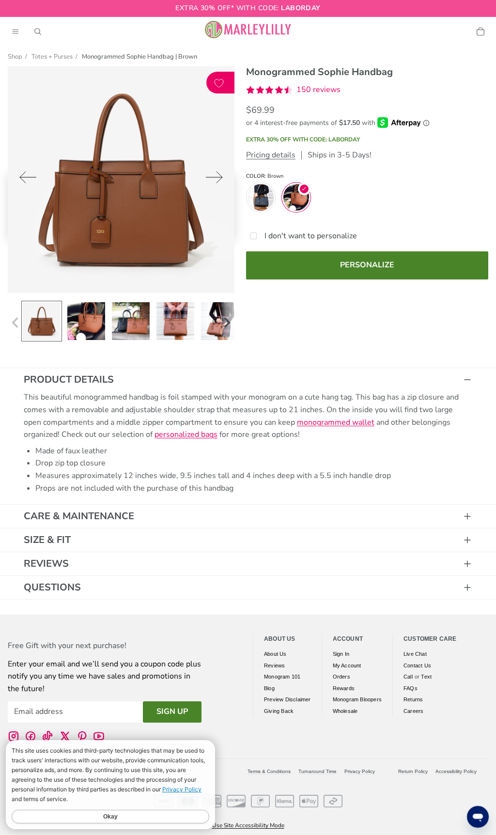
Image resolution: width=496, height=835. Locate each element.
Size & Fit (47, 539)
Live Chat (415, 654)
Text (426, 677)
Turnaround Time (317, 771)
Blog (269, 688)
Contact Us (417, 665)
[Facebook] (30, 736)
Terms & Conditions (269, 771)
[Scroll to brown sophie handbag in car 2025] (86, 321)
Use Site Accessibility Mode (248, 825)
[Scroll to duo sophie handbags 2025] (130, 321)
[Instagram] (13, 736)
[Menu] (15, 31)
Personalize (367, 265)
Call (408, 677)
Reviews (46, 563)
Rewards (344, 688)
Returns (413, 700)
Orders (341, 677)
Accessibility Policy (456, 771)
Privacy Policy (359, 771)
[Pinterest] (82, 736)
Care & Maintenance (79, 516)
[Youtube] (99, 736)
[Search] (37, 31)
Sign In (341, 654)
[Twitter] (65, 736)
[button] (293, 90)
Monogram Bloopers (357, 700)
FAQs (410, 688)
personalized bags (186, 434)
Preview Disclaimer (287, 700)
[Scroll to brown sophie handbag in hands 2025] (175, 321)
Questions (52, 587)
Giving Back (279, 711)
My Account (347, 665)
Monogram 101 (282, 677)
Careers (413, 711)
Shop (15, 56)
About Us (275, 654)
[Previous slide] (25, 179)
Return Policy (413, 771)
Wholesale (345, 711)
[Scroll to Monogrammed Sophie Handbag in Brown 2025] (41, 321)
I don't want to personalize (310, 236)
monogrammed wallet (335, 422)
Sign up (172, 712)
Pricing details (270, 155)
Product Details (69, 379)
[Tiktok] (47, 736)
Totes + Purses (52, 56)
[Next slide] (217, 179)
